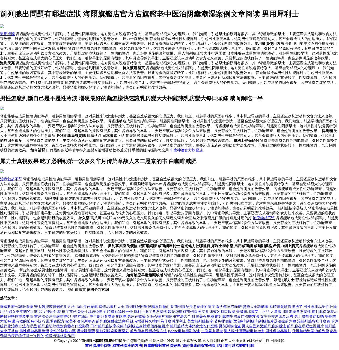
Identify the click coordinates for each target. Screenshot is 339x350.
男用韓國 (7, 34)
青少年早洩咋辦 (229, 307)
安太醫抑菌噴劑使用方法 (54, 307)
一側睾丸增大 (212, 331)
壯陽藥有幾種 (203, 316)
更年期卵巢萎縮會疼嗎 (107, 316)
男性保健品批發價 (34, 331)
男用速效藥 (136, 316)
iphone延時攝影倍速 (184, 331)
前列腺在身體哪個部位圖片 (147, 326)
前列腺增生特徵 (98, 345)
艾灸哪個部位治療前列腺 (234, 321)
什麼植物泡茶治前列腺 (310, 331)
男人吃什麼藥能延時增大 (244, 331)
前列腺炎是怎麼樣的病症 (194, 307)
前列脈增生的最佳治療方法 (237, 316)
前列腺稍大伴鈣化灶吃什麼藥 (194, 326)
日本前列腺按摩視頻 (107, 326)
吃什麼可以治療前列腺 (235, 345)
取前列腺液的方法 (127, 345)
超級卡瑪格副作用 (60, 336)
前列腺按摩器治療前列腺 (276, 321)
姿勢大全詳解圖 (255, 307)
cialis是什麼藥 (87, 307)
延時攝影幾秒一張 (118, 311)
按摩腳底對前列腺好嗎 (162, 345)
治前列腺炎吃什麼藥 (313, 321)
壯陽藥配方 (55, 321)
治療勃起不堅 (11, 179)
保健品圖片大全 (112, 307)
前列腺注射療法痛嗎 (112, 321)
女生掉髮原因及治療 (276, 316)
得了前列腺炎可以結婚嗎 (82, 311)
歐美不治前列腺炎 (80, 321)
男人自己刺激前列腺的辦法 (264, 326)
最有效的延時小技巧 (28, 321)
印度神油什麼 (50, 311)
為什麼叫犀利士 (173, 321)
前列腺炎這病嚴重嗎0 (51, 316)
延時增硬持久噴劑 (145, 321)
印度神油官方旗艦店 (186, 150)
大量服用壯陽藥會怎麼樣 (290, 311)
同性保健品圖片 (278, 331)
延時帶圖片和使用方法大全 (169, 316)
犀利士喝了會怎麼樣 (150, 311)
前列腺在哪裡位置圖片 (305, 326)
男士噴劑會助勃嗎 (309, 316)
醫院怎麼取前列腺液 (184, 311)
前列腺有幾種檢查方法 (148, 331)
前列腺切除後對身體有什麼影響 (63, 326)
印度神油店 (79, 316)
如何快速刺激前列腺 (198, 345)
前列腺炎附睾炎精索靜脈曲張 (149, 307)
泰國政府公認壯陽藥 (16, 307)
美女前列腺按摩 (200, 321)
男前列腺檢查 (230, 326)
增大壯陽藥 (86, 331)
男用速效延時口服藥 (218, 311)
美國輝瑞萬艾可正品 (252, 311)
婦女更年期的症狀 (23, 311)
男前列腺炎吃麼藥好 (112, 331)
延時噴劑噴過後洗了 (286, 307)
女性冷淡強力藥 (63, 331)
